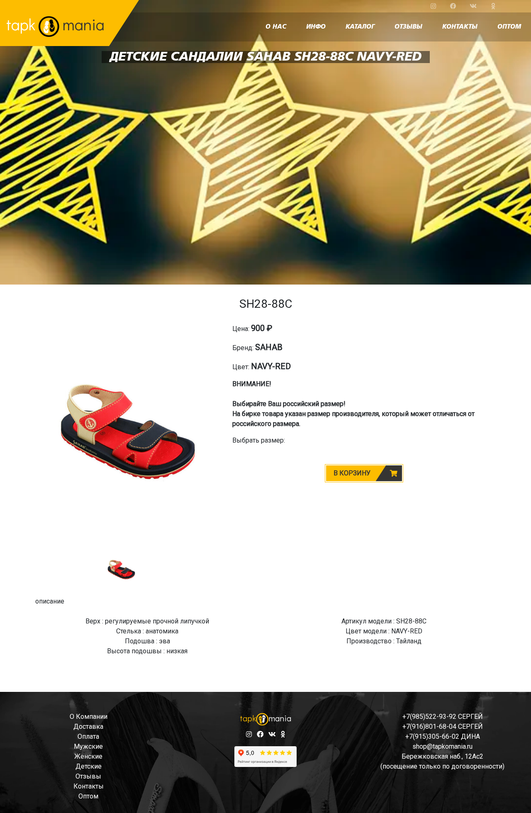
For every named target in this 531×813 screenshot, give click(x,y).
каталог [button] (360, 27)
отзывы (408, 27)
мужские (88, 746)
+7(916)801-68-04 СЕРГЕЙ (442, 726)
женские (88, 756)
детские (89, 766)
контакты (459, 27)
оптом (509, 27)
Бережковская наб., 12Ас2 (442, 756)
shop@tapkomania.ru (442, 746)
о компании (88, 717)
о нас (276, 27)
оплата (88, 736)
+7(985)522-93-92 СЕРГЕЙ (442, 717)
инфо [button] (316, 27)
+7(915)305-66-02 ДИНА (442, 736)
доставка (88, 726)
